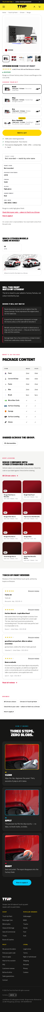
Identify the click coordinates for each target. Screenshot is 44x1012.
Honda (25, 928)
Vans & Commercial (8, 932)
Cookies (25, 972)
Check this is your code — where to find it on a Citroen (21, 212)
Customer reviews (8, 968)
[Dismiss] (39, 1)
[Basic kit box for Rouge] (5, 58)
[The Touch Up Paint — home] (22, 7)
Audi (24, 936)
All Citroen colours (10, 701)
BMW (25, 920)
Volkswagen (27, 916)
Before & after (7, 972)
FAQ (3, 964)
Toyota (25, 924)
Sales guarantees (8, 976)
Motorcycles (6, 924)
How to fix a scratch (8, 960)
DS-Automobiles (10, 443)
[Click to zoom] (22, 34)
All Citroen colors (9, 475)
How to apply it (7, 216)
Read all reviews (8, 682)
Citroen (22, 12)
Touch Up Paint (13, 12)
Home (4, 12)
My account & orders (9, 949)
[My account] (34, 7)
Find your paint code (8, 953)
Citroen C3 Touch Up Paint (28, 701)
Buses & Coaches (8, 939)
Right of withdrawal (29, 957)
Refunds (26, 964)
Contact (5, 980)
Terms (25, 953)
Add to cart (22, 132)
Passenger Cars (7, 920)
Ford (24, 932)
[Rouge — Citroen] (13, 58)
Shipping (26, 960)
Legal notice (27, 949)
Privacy (25, 968)
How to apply (6, 957)
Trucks (4, 936)
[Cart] (39, 7)
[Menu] (4, 7)
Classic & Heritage (8, 928)
